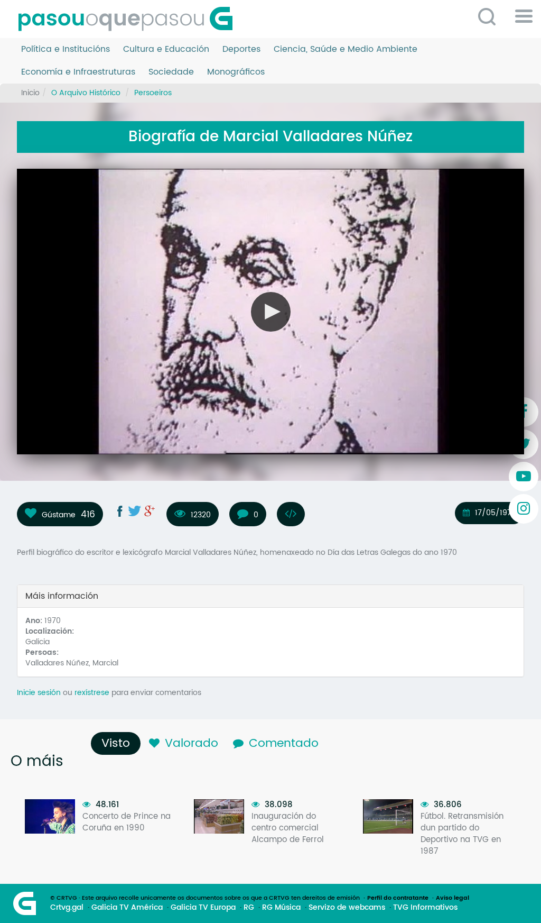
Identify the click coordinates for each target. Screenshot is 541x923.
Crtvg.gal (66, 907)
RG (249, 907)
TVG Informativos (425, 907)
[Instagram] (523, 509)
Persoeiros (153, 93)
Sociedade (171, 72)
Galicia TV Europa (203, 907)
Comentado (284, 743)
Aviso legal (452, 898)
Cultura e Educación (166, 49)
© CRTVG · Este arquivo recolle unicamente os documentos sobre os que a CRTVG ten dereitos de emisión (205, 898)
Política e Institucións (65, 49)
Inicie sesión (39, 693)
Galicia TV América (127, 907)
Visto (118, 743)
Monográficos (236, 72)
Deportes (241, 49)
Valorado (191, 743)
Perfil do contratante (397, 898)
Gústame (59, 514)
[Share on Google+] (149, 511)
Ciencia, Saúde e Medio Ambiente (345, 49)
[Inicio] (129, 19)
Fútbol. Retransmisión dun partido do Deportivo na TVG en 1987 (462, 834)
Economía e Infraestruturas (78, 72)
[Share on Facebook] (120, 511)
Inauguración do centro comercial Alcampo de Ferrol (287, 828)
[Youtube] (523, 476)
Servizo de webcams (347, 907)
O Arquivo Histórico (85, 93)
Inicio (30, 93)
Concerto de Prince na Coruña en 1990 (126, 822)
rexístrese (91, 693)
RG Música (281, 907)
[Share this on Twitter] (134, 511)
